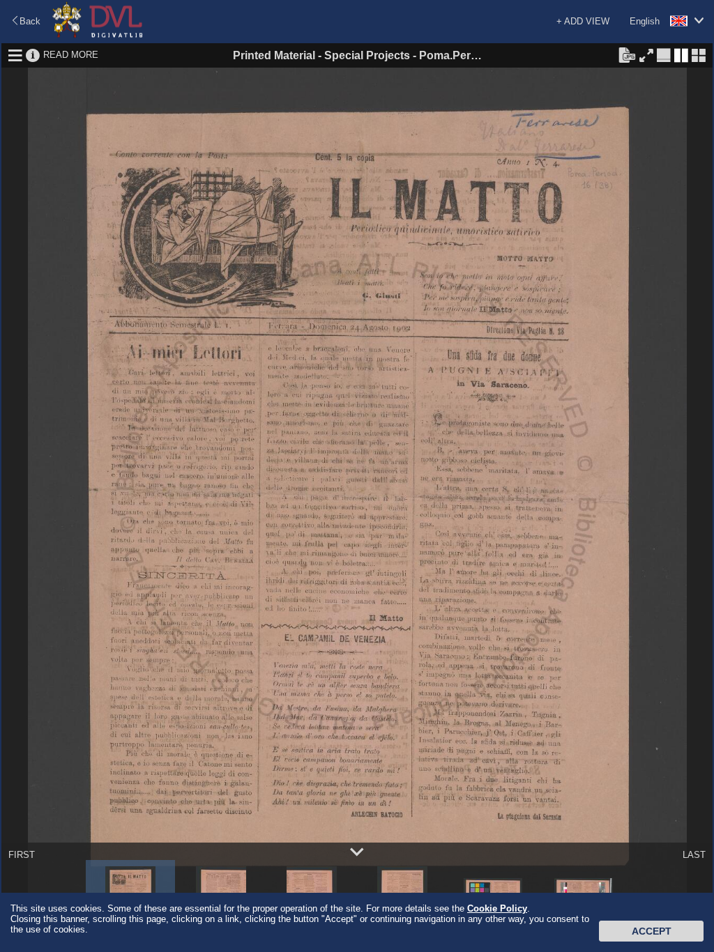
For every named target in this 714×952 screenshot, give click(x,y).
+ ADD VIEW (582, 21)
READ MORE (70, 54)
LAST (694, 855)
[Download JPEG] (627, 54)
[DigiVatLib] (97, 35)
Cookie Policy (497, 908)
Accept (651, 931)
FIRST (21, 855)
